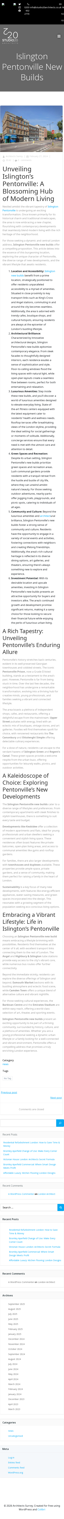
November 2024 (16, 1344)
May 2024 (13, 1374)
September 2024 (16, 1354)
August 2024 (14, 1359)
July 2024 (12, 1364)
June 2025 (13, 1319)
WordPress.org (15, 1472)
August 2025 (14, 1308)
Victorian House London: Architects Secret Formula (29, 1159)
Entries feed (14, 1462)
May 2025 (13, 1323)
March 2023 (14, 1409)
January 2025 (14, 1334)
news (5, 1064)
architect (45, 516)
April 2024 (13, 1379)
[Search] (60, 1123)
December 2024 (16, 1338)
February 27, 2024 (39, 156)
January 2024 (14, 1394)
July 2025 (12, 1313)
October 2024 (15, 1349)
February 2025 (15, 1329)
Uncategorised (15, 1435)
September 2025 (16, 1304)
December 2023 (16, 1399)
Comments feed (16, 1467)
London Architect (46, 1193)
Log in (11, 1457)
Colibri (41, 1509)
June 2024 (13, 1369)
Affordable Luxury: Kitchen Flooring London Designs (29, 1172)
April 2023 (13, 1404)
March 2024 (14, 1384)
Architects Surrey (14, 156)
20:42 (8, 160)
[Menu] (59, 36)
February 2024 (15, 1389)
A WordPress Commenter (21, 1193)
